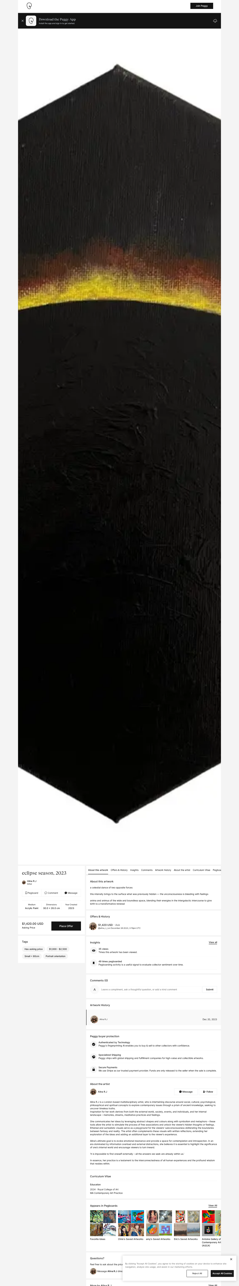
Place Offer (66, 926)
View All (212, 1205)
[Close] (231, 1259)
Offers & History (119, 870)
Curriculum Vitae (201, 870)
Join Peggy (202, 5)
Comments (147, 870)
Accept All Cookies (222, 1273)
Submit (209, 989)
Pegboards (219, 870)
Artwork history (163, 870)
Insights (134, 870)
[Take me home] (29, 6)
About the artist (182, 870)
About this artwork (98, 870)
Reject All (197, 1273)
